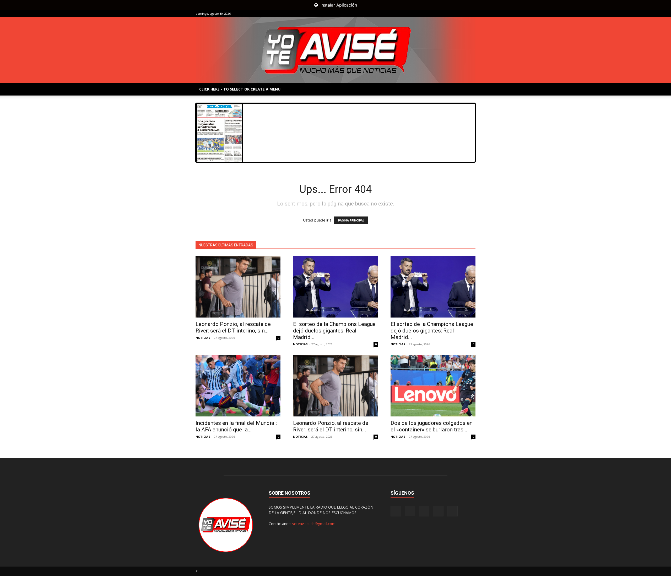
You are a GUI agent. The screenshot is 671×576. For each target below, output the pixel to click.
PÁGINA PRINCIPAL (351, 220)
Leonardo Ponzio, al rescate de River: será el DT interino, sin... (233, 327)
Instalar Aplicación (338, 5)
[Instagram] (446, 13)
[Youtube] (471, 13)
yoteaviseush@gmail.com (314, 523)
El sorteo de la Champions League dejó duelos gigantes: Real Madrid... (334, 330)
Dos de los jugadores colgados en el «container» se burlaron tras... (432, 426)
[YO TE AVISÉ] (335, 50)
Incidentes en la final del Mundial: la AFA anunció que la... (236, 426)
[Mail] (454, 13)
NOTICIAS (203, 338)
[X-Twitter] (463, 13)
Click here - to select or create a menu (239, 89)
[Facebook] (437, 13)
